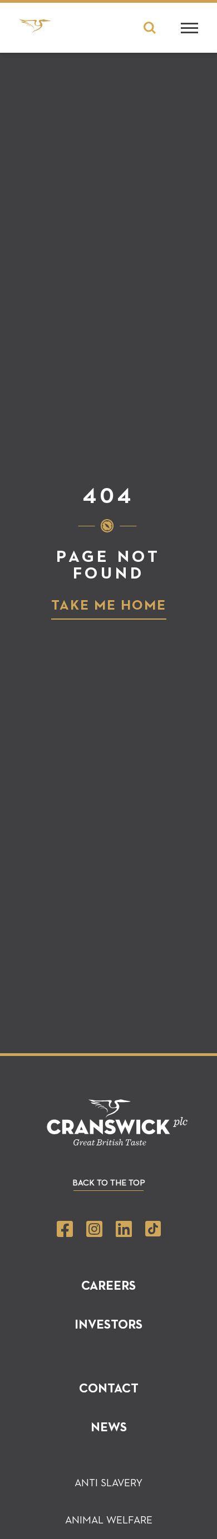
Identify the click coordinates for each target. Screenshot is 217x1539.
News (109, 1427)
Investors (108, 1325)
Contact (109, 1388)
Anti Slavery (108, 1483)
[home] (35, 30)
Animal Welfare (108, 1520)
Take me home (108, 606)
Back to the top (108, 1183)
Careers (108, 1286)
